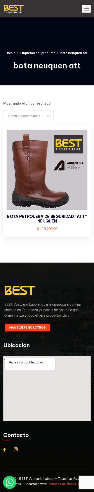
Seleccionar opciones (80, 138)
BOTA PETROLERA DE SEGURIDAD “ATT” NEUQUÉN (47, 219)
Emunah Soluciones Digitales (68, 484)
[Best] (13, 9)
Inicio (11, 53)
